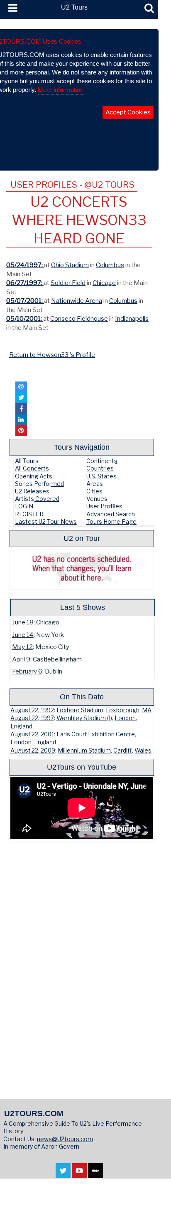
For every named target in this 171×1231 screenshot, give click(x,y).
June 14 (23, 635)
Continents (101, 460)
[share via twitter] (21, 397)
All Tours (27, 460)
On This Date (82, 696)
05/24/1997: (25, 265)
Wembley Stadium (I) (84, 718)
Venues (96, 498)
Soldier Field (68, 283)
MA (146, 710)
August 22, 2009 (32, 750)
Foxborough (122, 710)
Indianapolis (132, 318)
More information (60, 89)
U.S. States (101, 476)
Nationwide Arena (76, 301)
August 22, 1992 (32, 710)
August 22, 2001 (32, 734)
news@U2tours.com (65, 1138)
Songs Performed (39, 483)
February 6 (27, 671)
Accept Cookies (128, 112)
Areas (94, 483)
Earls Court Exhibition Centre (95, 734)
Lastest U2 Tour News (46, 521)
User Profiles (104, 506)
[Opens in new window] (63, 1174)
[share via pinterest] (21, 430)
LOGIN (24, 506)
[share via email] (21, 386)
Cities (94, 491)
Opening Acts (33, 476)
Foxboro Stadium (79, 710)
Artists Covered (37, 498)
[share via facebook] (21, 408)
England (21, 726)
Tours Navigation (82, 447)
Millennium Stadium (84, 750)
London (125, 718)
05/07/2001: (25, 301)
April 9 (21, 659)
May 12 (22, 647)
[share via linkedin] (21, 419)
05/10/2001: (24, 318)
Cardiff (122, 750)
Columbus (110, 265)
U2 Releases (32, 491)
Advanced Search (110, 514)
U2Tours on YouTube (81, 767)
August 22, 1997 (32, 718)
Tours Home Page (111, 521)
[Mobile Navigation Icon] (11, 8)
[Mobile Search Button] (149, 8)
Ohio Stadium (70, 265)
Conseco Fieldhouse (79, 318)
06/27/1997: (25, 283)
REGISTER (29, 514)
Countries (100, 468)
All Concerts (32, 468)
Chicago (104, 283)
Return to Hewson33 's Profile (52, 355)
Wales (142, 750)
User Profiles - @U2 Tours (72, 184)
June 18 (23, 622)
